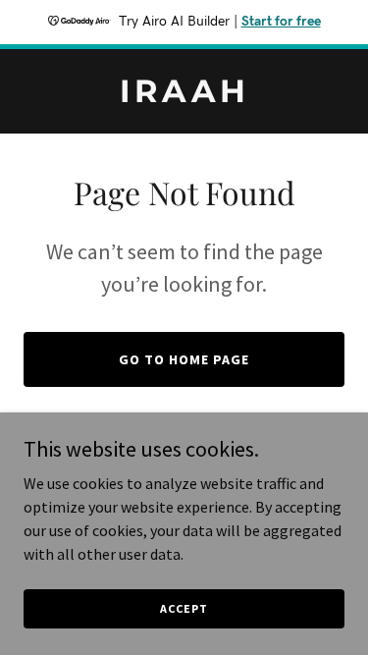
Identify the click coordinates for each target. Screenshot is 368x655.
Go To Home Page (184, 359)
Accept (183, 608)
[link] (184, 96)
